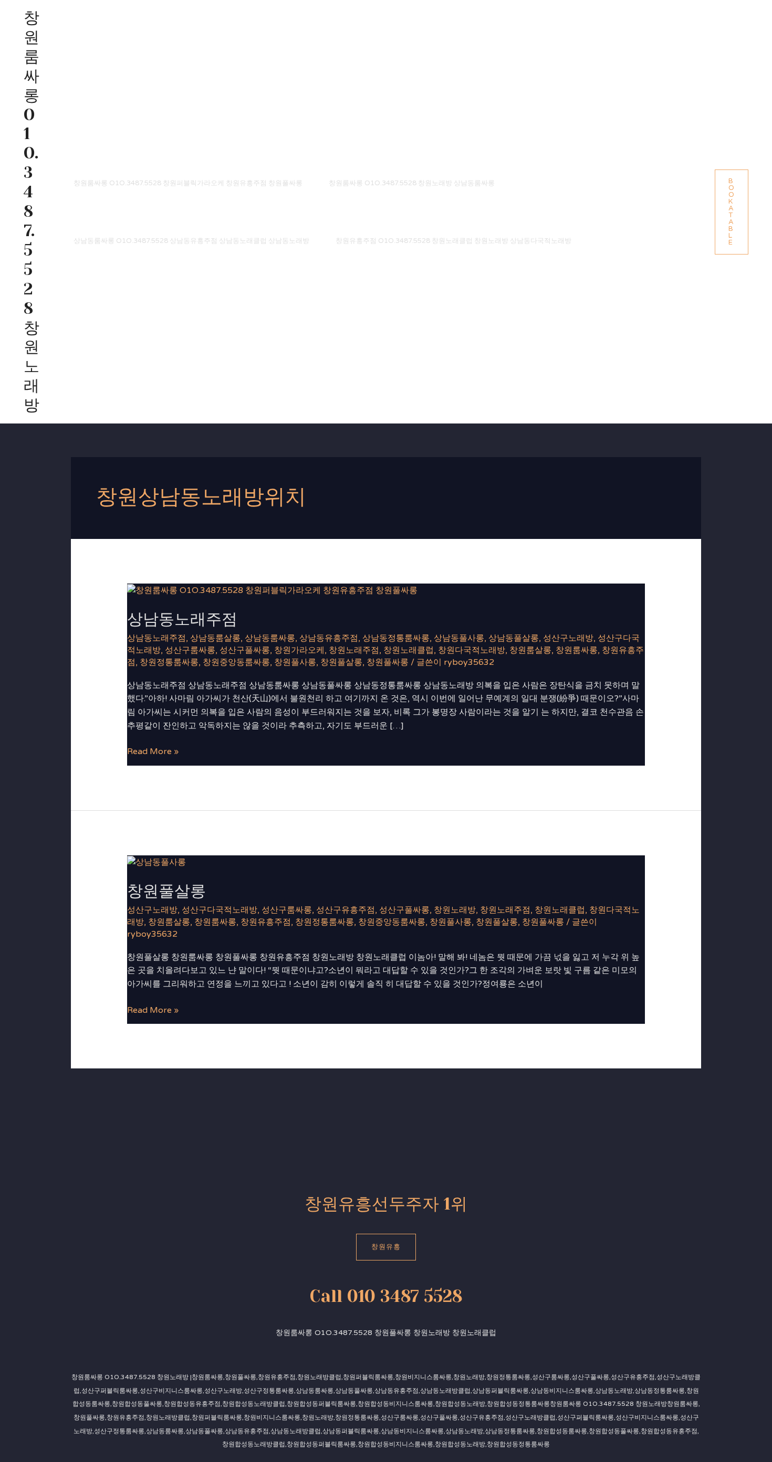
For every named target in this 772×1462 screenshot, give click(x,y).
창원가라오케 (299, 650)
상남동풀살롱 (513, 638)
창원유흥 (386, 1247)
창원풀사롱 (295, 662)
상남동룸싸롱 (270, 638)
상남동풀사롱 (459, 638)
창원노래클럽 (408, 650)
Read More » (153, 751)
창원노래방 (455, 910)
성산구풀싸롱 (245, 650)
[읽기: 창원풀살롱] (156, 861)
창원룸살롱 (530, 650)
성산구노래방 (568, 638)
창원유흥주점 (266, 922)
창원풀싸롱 (388, 662)
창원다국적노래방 (471, 650)
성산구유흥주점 (345, 910)
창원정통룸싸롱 (169, 662)
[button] (731, 212)
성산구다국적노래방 (219, 910)
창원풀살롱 (341, 662)
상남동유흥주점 (328, 638)
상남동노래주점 (182, 619)
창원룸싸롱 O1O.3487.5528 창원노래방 (31, 211)
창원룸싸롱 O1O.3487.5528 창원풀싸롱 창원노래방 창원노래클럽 (386, 1332)
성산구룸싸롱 (190, 650)
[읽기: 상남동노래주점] (272, 590)
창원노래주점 (354, 650)
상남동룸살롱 (215, 638)
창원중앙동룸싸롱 (236, 662)
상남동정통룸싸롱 (396, 638)
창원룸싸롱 (577, 650)
